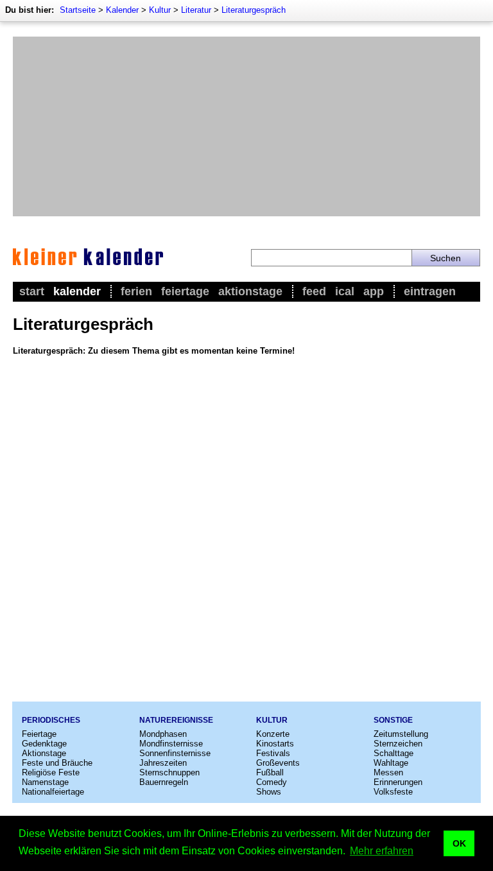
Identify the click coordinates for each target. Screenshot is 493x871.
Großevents (278, 763)
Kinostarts (275, 743)
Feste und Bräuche (57, 763)
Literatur (196, 10)
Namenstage (45, 782)
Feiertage (185, 291)
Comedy (271, 782)
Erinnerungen (398, 782)
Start (31, 291)
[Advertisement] (246, 126)
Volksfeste (393, 792)
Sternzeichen (398, 743)
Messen (388, 772)
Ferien (136, 291)
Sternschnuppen (169, 772)
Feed (314, 291)
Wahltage (391, 763)
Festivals (273, 753)
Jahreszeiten (163, 763)
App (373, 291)
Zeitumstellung (401, 734)
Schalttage (393, 753)
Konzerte (273, 734)
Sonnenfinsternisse (175, 753)
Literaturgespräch (253, 10)
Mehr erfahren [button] (381, 850)
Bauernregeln (163, 782)
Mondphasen (163, 734)
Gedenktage (44, 743)
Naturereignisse (176, 720)
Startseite (78, 10)
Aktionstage (250, 291)
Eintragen (430, 291)
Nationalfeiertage (53, 792)
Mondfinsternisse (171, 743)
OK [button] (459, 843)
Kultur (160, 10)
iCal (344, 291)
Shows (268, 792)
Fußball (270, 772)
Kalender (122, 10)
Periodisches (51, 720)
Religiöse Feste (51, 772)
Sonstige (393, 720)
